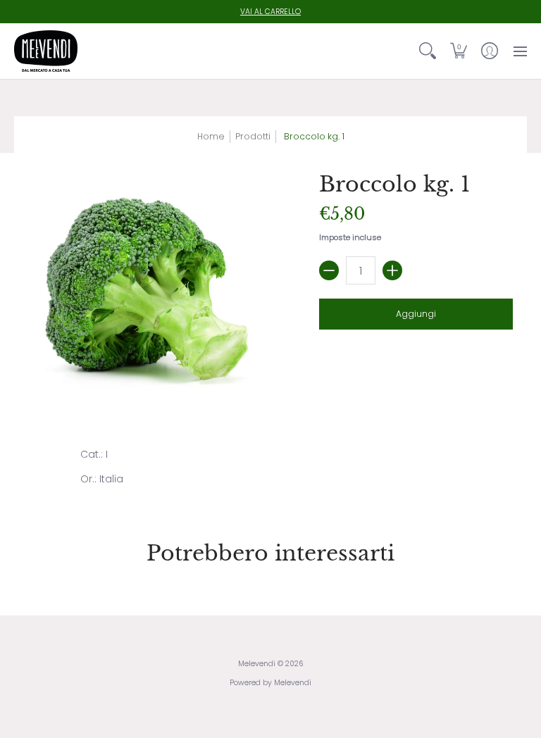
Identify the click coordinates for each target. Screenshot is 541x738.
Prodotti (252, 136)
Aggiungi (416, 314)
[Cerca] (427, 51)
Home (211, 136)
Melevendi (256, 663)
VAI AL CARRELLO (270, 11)
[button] (458, 51)
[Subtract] (329, 270)
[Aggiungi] (392, 270)
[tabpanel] (270, 470)
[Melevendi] (45, 51)
